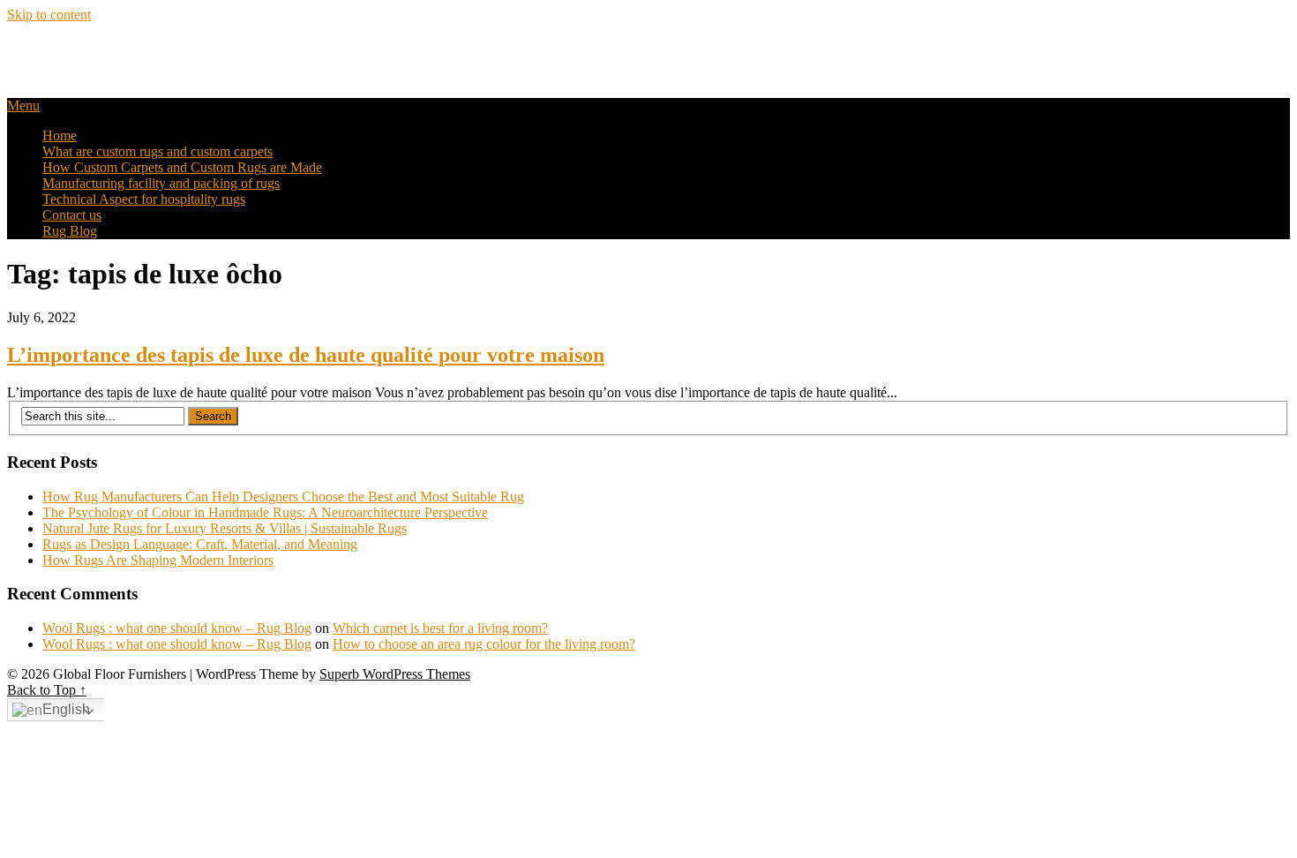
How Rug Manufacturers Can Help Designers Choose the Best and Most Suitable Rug (283, 496)
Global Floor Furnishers (118, 52)
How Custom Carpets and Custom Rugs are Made (182, 167)
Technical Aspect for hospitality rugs (143, 199)
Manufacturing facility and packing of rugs (161, 183)
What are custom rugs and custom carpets (157, 151)
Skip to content (49, 14)
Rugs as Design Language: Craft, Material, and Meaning (199, 544)
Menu (23, 105)
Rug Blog (69, 230)
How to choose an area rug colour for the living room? (484, 643)
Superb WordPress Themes (394, 673)
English (66, 709)
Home (59, 135)
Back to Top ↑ (46, 689)
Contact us (71, 214)
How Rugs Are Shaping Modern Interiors (158, 560)
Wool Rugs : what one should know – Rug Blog (176, 628)
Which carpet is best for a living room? (440, 628)
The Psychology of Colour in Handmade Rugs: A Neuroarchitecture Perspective (265, 512)
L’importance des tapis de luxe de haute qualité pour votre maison (305, 354)
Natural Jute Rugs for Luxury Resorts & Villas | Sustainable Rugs (224, 528)
